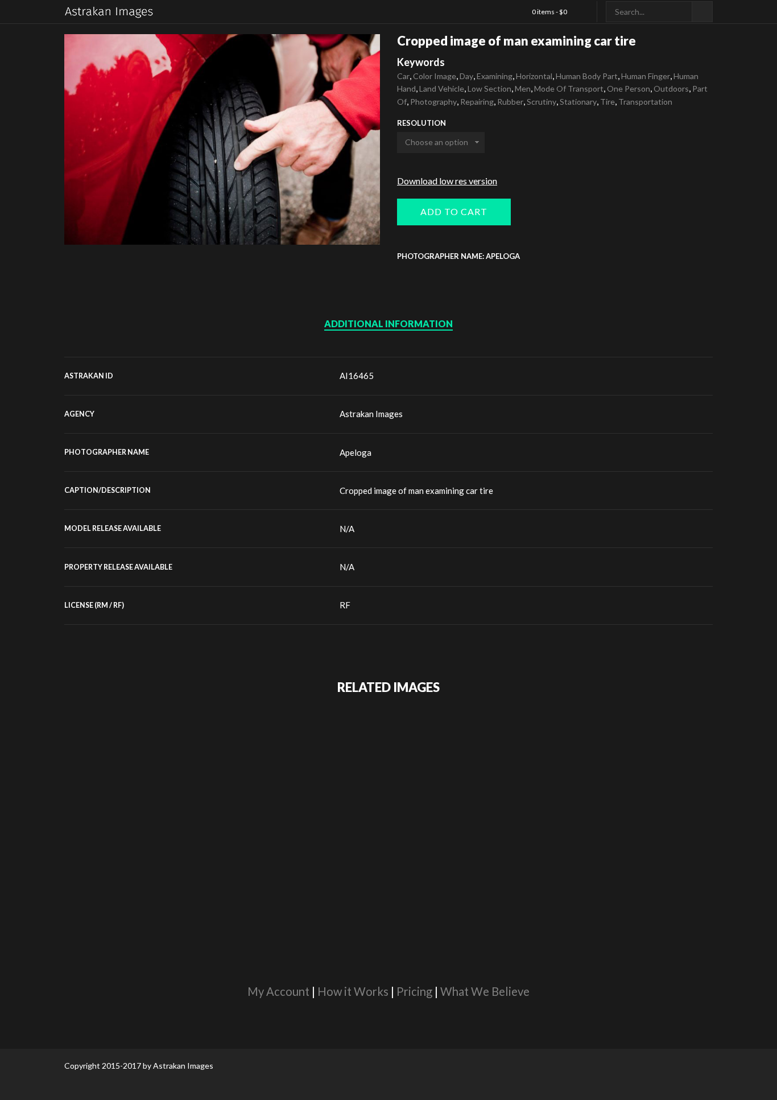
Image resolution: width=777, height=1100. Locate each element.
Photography (433, 101)
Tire (607, 101)
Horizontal (534, 76)
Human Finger (645, 76)
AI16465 (357, 375)
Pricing (414, 991)
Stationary (578, 101)
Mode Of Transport (569, 88)
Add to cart (453, 211)
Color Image (434, 76)
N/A (347, 529)
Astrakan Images (371, 414)
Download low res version (447, 180)
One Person (628, 88)
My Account (278, 991)
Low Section (489, 88)
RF (345, 605)
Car (403, 76)
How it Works (352, 991)
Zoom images (88, 220)
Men (523, 88)
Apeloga (355, 452)
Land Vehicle (441, 88)
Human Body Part (587, 76)
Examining (495, 76)
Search (702, 11)
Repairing (477, 101)
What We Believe (485, 991)
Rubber (510, 101)
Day (466, 76)
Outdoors (671, 88)
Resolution (421, 123)
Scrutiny (541, 101)
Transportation (645, 101)
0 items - (549, 11)
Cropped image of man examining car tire (416, 490)
